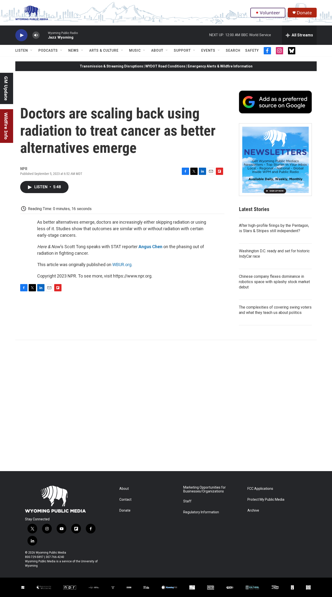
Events (208, 50)
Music (135, 50)
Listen (21, 50)
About (157, 50)
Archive (253, 510)
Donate (304, 12)
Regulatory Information (201, 512)
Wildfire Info (6, 126)
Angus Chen (150, 246)
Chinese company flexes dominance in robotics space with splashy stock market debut (274, 281)
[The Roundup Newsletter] (275, 159)
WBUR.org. (122, 264)
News (73, 50)
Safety (252, 50)
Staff (187, 501)
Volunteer (270, 13)
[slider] (43, 35)
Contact (125, 499)
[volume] (36, 35)
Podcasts (48, 50)
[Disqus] (166, 405)
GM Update (6, 88)
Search (233, 50)
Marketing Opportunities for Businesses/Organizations (204, 489)
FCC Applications (260, 489)
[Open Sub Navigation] (32, 50)
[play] (21, 35)
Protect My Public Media (265, 499)
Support (182, 50)
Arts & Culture (104, 50)
